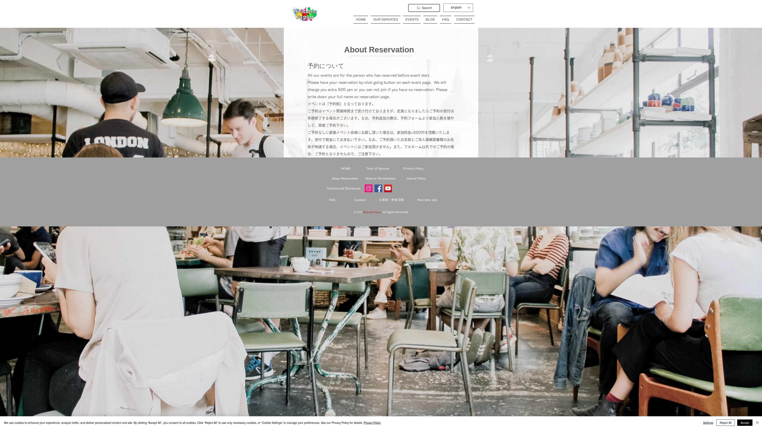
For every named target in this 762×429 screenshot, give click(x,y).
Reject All (725, 423)
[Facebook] (378, 188)
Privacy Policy (372, 423)
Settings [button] (708, 423)
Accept (745, 423)
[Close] (757, 422)
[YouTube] (388, 188)
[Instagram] (368, 188)
